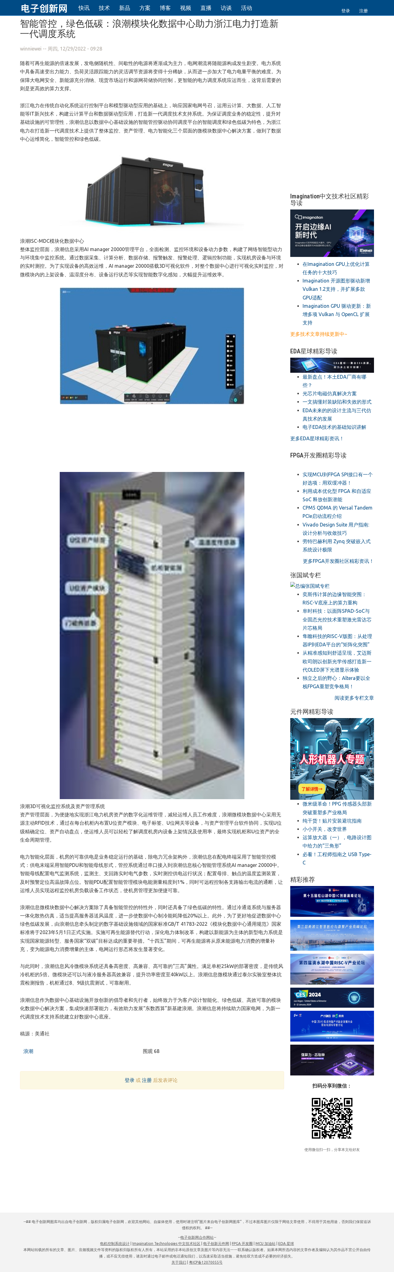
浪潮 (27, 1051)
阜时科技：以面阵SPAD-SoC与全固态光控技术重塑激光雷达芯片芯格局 (337, 619)
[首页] (48, 7)
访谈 (226, 8)
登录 (345, 10)
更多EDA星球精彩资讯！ (317, 438)
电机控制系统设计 (115, 1244)
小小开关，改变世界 (325, 829)
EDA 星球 (286, 1244)
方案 (145, 8)
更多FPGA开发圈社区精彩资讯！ (338, 561)
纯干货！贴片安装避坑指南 (332, 820)
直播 (205, 8)
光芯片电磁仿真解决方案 (330, 393)
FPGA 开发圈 (242, 1244)
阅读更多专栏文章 (354, 698)
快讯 (84, 8)
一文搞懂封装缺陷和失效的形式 (337, 401)
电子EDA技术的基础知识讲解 (334, 427)
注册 (363, 10)
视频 (185, 8)
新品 (124, 8)
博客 (165, 8)
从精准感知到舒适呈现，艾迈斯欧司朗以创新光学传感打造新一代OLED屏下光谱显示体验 (337, 661)
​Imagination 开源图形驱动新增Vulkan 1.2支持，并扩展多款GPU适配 (336, 289)
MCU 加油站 (265, 1244)
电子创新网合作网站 (197, 1237)
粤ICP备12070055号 (206, 1262)
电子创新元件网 (216, 1244)
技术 (104, 8)
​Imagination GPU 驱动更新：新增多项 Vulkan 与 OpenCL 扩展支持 (337, 314)
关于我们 (178, 1262)
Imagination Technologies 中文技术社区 (166, 1244)
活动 (246, 8)
